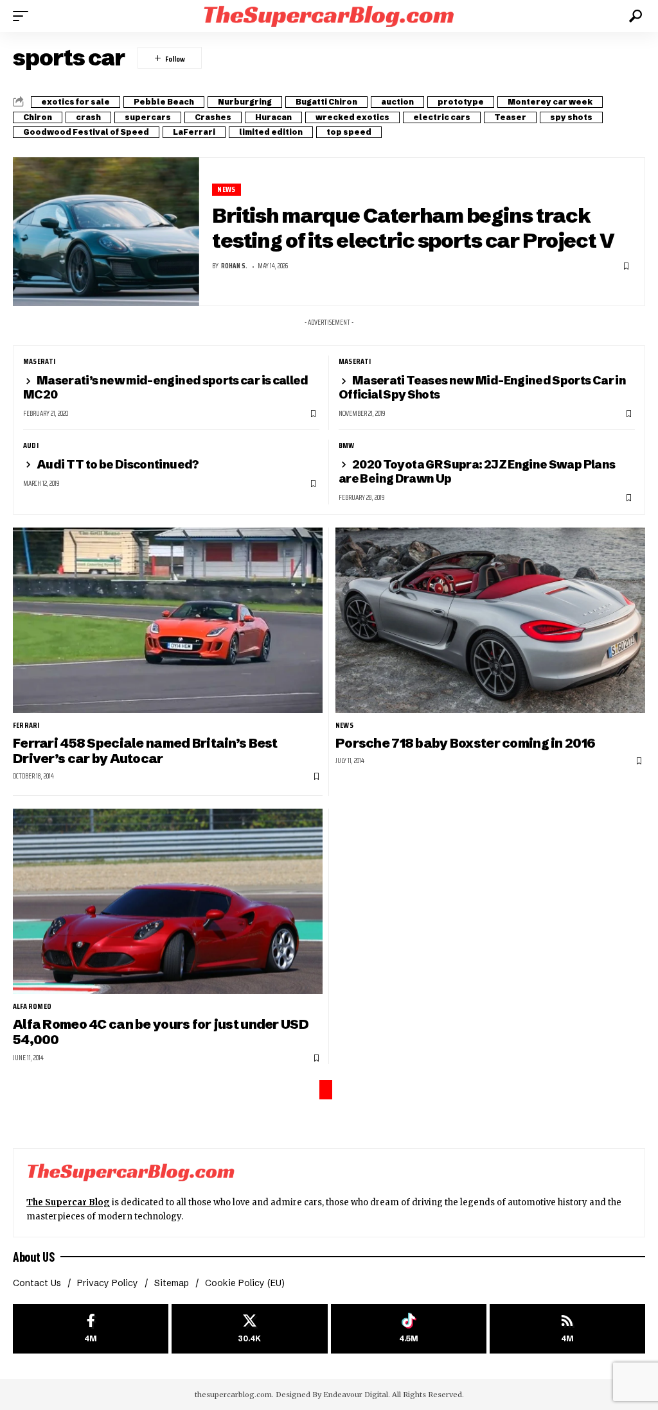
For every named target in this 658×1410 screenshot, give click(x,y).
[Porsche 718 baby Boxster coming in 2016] (490, 620)
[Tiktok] (408, 1329)
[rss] (567, 1329)
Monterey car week (550, 102)
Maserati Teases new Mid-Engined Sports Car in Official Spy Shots (482, 387)
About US (33, 1256)
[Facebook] (90, 1329)
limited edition (271, 132)
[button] (24, 16)
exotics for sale (75, 102)
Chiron (37, 117)
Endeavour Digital (355, 1394)
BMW (347, 445)
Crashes (213, 117)
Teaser (510, 117)
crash (88, 117)
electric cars (441, 117)
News (226, 190)
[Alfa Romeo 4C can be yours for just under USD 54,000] (168, 901)
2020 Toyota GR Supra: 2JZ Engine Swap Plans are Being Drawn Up (477, 471)
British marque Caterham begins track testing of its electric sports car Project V (413, 228)
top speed (348, 132)
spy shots (571, 117)
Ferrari (26, 725)
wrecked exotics (352, 117)
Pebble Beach (164, 102)
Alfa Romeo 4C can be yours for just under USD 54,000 (160, 1031)
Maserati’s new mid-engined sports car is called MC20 (165, 387)
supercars (148, 117)
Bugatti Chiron (326, 102)
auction (397, 102)
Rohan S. (234, 266)
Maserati (39, 361)
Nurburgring (245, 102)
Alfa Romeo (32, 1006)
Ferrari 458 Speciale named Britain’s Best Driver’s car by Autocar (145, 750)
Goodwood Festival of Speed (86, 132)
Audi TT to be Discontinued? (118, 464)
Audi (31, 445)
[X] (249, 1329)
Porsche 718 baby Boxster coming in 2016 (465, 743)
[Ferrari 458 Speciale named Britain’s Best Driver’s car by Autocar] (168, 620)
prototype (461, 102)
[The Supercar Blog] (329, 15)
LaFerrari (194, 132)
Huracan (273, 117)
